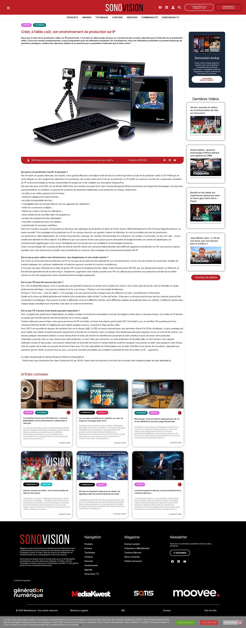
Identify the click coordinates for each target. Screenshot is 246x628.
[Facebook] (160, 7)
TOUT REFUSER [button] (209, 622)
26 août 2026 (120, 443)
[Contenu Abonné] (68, 412)
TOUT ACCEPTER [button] (185, 622)
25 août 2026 (176, 443)
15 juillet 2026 (119, 514)
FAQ (123, 610)
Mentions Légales (79, 610)
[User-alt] (173, 7)
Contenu (117, 17)
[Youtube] (184, 561)
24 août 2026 (64, 514)
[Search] (179, 7)
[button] (164, 160)
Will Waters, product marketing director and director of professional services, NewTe (72, 160)
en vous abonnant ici (162, 360)
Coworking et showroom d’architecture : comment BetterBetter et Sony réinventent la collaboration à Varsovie (45, 420)
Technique (101, 17)
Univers (86, 17)
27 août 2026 (64, 443)
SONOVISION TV (170, 17)
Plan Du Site (210, 610)
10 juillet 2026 (175, 514)
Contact (167, 610)
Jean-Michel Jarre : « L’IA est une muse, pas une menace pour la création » (205, 241)
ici (83, 357)
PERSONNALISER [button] (233, 622)
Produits (72, 17)
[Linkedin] (166, 7)
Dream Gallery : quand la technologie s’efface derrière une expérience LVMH (204, 153)
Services (132, 17)
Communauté (149, 17)
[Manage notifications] (240, 623)
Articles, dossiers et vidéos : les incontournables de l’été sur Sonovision (204, 110)
